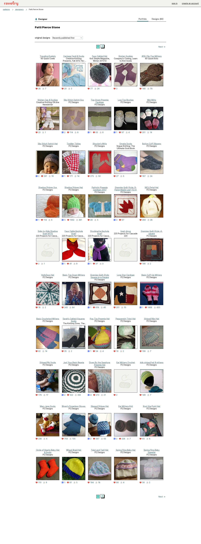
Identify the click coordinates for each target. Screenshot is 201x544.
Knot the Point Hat (151, 406)
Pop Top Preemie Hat (100, 319)
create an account (190, 3)
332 (79, 395)
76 (151, 89)
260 (144, 220)
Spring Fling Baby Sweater (152, 451)
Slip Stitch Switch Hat (48, 143)
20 (65, 89)
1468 (150, 307)
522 (71, 395)
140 (144, 89)
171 (71, 176)
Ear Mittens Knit (125, 406)
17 (47, 395)
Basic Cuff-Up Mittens (152, 275)
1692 (72, 220)
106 (144, 351)
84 (73, 307)
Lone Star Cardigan (126, 275)
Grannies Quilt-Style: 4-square (151, 232)
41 (71, 264)
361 (80, 220)
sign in (174, 3)
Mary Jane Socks (48, 406)
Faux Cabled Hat (99, 56)
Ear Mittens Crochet (125, 362)
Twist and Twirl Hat (99, 450)
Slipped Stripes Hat (100, 406)
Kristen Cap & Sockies (48, 100)
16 (117, 351)
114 (71, 132)
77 (91, 89)
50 (99, 176)
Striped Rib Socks (48, 362)
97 (123, 132)
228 (123, 439)
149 (144, 395)
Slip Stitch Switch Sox (74, 100)
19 (52, 176)
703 (66, 439)
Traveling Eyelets (48, 56)
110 (39, 482)
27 (117, 176)
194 (92, 482)
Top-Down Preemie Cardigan (100, 101)
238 (40, 439)
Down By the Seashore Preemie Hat (99, 363)
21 (105, 395)
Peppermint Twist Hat (126, 319)
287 (97, 439)
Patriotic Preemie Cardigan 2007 (100, 188)
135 (73, 439)
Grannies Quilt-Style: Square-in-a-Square (99, 276)
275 (92, 176)
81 (71, 482)
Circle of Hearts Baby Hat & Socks (47, 451)
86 (117, 482)
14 (151, 132)
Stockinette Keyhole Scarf (99, 232)
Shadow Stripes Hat (74, 187)
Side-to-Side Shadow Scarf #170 (48, 232)
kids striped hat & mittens (151, 362)
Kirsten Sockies (126, 56)
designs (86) (158, 19)
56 (143, 482)
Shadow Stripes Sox (47, 187)
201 (143, 132)
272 (97, 395)
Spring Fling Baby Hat (126, 450)
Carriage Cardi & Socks (73, 56)
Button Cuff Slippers (151, 143)
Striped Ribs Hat (151, 319)
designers (19, 9)
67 (123, 220)
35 (65, 351)
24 (98, 89)
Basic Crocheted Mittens (47, 319)
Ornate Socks (126, 143)
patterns (6, 9)
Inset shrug (126, 231)
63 (97, 132)
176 (40, 395)
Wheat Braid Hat (73, 450)
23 (39, 132)
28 (39, 89)
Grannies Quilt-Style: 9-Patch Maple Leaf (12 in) (126, 188)
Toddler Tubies (74, 143)
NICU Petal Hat (151, 187)
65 (143, 439)
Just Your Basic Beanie (73, 362)
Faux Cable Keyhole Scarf (74, 232)
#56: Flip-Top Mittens (152, 56)
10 (125, 307)
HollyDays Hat (47, 275)
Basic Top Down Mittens (74, 275)
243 (66, 307)
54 (97, 351)
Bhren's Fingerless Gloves (73, 406)
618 (97, 307)
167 (144, 176)
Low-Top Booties (126, 100)
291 (45, 176)
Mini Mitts (151, 100)
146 (144, 264)
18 (39, 307)
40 (91, 220)
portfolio (143, 19)
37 (97, 264)
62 (39, 351)
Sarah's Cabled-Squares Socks (74, 320)
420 (158, 307)
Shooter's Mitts (100, 143)
